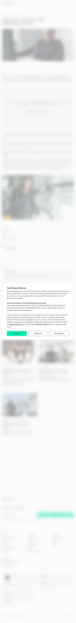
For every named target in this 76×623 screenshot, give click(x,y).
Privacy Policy (15, 324)
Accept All (17, 333)
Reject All (38, 333)
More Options (59, 333)
